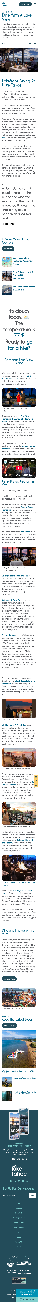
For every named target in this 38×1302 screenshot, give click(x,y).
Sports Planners (19, 1227)
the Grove (25, 531)
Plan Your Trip (18, 1159)
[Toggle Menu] (35, 4)
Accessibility (27, 1294)
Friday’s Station (8, 635)
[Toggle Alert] (36, 777)
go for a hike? (20, 345)
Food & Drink (19, 1222)
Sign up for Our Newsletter (19, 1188)
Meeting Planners (19, 1218)
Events (19, 1232)
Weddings (19, 1208)
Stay (19, 1203)
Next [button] (33, 1195)
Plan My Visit (19, 1242)
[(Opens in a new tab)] (11, 1181)
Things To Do (19, 1213)
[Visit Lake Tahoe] (4, 3)
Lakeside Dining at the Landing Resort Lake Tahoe (19, 884)
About (19, 1247)
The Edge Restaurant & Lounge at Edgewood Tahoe (17, 419)
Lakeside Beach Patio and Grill (15, 575)
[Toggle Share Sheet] (36, 781)
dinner (4, 137)
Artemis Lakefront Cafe (12, 600)
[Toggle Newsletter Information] (36, 785)
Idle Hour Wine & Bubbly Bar (14, 725)
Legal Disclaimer (17, 1294)
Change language (7, 1260)
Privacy (9, 1294)
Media (19, 1237)
